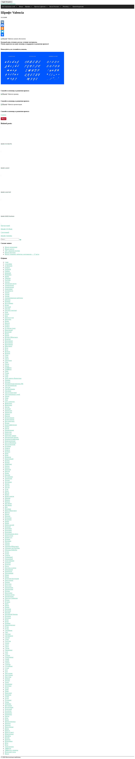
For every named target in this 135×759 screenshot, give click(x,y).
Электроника (9, 746)
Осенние (8, 562)
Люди (7, 491)
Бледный (8, 307)
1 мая (6, 262)
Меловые (8, 509)
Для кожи (8, 391)
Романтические (10, 625)
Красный (8, 469)
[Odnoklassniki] (67, 28)
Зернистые (8, 410)
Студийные (8, 666)
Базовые (7, 301)
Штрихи (7, 739)
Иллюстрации (9, 418)
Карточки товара (10, 435)
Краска (7, 466)
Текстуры (8, 677)
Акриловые (9, 289)
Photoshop (66, 6)
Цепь (6, 718)
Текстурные (9, 675)
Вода (6, 348)
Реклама (7, 612)
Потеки (7, 591)
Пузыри (7, 602)
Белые (7, 305)
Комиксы (8, 457)
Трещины (8, 695)
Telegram (8, 278)
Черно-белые (9, 727)
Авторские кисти (10, 283)
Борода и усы (9, 317)
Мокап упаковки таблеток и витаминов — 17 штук (22, 254)
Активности (9, 291)
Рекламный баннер (11, 614)
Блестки (7, 308)
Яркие (7, 754)
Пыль (6, 603)
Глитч (7, 359)
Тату (6, 670)
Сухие (7, 668)
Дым (6, 400)
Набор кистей (9, 525)
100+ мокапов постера (12, 251)
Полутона (8, 584)
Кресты (7, 471)
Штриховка (8, 741)
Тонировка (8, 684)
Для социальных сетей (8, 6)
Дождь (7, 396)
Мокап (21, 6)
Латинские (8, 478)
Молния (7, 516)
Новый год (8, 537)
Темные (7, 679)
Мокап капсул (9, 249)
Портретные (9, 587)
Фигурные (8, 705)
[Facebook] (67, 25)
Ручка (7, 627)
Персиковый (9, 573)
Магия (7, 493)
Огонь (7, 552)
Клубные (8, 446)
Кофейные (8, 464)
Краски (7, 468)
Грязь (6, 371)
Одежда (7, 555)
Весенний (8, 332)
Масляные (8, 503)
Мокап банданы (10, 252)
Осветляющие (9, 561)
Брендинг (8, 319)
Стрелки (7, 664)
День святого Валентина (13, 378)
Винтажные (9, 341)
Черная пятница (10, 721)
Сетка (7, 639)
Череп (7, 720)
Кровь (7, 473)
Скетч (7, 645)
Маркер (7, 500)
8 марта (7, 267)
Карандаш (8, 432)
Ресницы (8, 616)
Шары (7, 729)
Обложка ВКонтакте (12, 546)
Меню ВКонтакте (11, 510)
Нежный (8, 527)
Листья (7, 485)
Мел (6, 507)
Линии (7, 484)
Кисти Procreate (54, 6)
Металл (7, 512)
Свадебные (8, 630)
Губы (6, 375)
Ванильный (9, 330)
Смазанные (8, 650)
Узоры (7, 702)
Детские (7, 382)
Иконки (7, 416)
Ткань (7, 682)
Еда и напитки (10, 401)
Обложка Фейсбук (11, 550)
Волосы (7, 351)
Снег (6, 652)
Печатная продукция (12, 578)
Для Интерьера (10, 389)
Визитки (8, 339)
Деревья (7, 380)
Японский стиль (10, 752)
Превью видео (9, 595)
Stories (7, 276)
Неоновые (8, 528)
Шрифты (27, 6)
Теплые (7, 680)
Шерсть (7, 730)
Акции (7, 292)
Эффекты (8, 748)
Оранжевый (9, 559)
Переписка (8, 571)
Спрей (7, 659)
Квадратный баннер (11, 437)
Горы (6, 362)
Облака (7, 543)
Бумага (7, 325)
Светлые (8, 634)
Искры (7, 423)
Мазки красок (9, 496)
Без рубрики (9, 303)
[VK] (67, 22)
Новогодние (9, 536)
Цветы (7, 716)
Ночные (7, 539)
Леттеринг (8, 482)
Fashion (7, 271)
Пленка (7, 582)
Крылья (7, 475)
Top (130, 754)
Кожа (6, 453)
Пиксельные (9, 580)
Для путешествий (11, 393)
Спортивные (9, 657)
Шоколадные (9, 734)
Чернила (7, 723)
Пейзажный (9, 569)
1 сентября (8, 264)
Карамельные (9, 430)
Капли (7, 428)
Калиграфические (11, 425)
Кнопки (7, 451)
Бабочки (7, 300)
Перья (7, 575)
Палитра (7, 564)
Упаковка (8, 704)
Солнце (7, 655)
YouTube (7, 280)
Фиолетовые (9, 707)
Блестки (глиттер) (11, 310)
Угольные (8, 700)
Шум (6, 743)
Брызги (7, 323)
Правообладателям (78, 6)
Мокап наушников (11, 247)
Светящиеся (9, 636)
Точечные (8, 686)
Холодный (8, 709)
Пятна (7, 605)
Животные (8, 403)
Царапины (8, 713)
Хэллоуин (8, 711)
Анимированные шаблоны (14, 298)
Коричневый (9, 459)
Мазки (7, 494)
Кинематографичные (12, 439)
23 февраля (8, 266)
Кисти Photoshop (10, 443)
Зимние (7, 414)
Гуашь (7, 373)
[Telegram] (67, 31)
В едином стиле (10, 328)
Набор (7, 521)
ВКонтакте (8, 346)
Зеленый (8, 409)
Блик (6, 312)
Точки (7, 687)
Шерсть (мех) (9, 732)
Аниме (7, 294)
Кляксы (7, 448)
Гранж (7, 364)
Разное (7, 607)
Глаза (6, 355)
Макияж (7, 498)
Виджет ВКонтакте (11, 337)
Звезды (7, 407)
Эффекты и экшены (11, 750)
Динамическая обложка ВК (14, 384)
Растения (8, 609)
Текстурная (8, 673)
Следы (7, 648)
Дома (6, 398)
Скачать (3, 115)
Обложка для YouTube (12, 548)
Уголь (7, 698)
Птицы (7, 600)
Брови (7, 321)
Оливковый (9, 557)
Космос (7, 460)
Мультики (8, 518)
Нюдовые (8, 541)
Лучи (6, 489)
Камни (7, 426)
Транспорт (8, 693)
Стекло (7, 662)
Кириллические (10, 441)
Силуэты (8, 641)
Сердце (7, 637)
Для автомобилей (11, 385)
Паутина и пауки (10, 568)
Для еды (7, 387)
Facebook (8, 269)
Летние (7, 480)
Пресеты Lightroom (40, 6)
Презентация (9, 596)
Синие (7, 643)
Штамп (7, 738)
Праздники (8, 593)
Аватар (7, 282)
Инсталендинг (10, 421)
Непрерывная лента (11, 534)
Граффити (8, 367)
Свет (6, 632)
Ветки (7, 334)
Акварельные (9, 285)
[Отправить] (67, 34)
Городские (8, 360)
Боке (6, 316)
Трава (7, 689)
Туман (7, 696)
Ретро (7, 620)
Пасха (7, 566)
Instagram (8, 273)
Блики (7, 314)
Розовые (7, 623)
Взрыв (7, 335)
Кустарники (9, 477)
